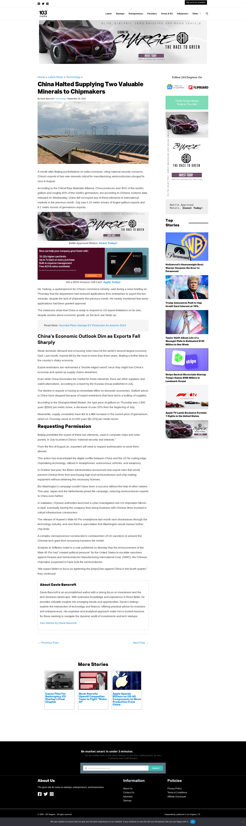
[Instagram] (47, 3)
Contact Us (128, 792)
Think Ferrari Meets (187, 100)
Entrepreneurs (136, 13)
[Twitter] (43, 3)
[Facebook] (39, 3)
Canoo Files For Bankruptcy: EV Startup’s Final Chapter (55, 698)
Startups (120, 13)
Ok (192, 821)
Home (41, 77)
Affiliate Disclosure (176, 796)
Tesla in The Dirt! (187, 104)
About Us (127, 788)
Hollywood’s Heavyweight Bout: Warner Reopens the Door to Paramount (185, 268)
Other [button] (195, 13)
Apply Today (111, 282)
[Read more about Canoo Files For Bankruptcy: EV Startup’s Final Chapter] (59, 680)
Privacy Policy (174, 788)
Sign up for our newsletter (196, 2)
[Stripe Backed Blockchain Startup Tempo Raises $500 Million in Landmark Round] (187, 359)
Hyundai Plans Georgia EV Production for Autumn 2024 (92, 325)
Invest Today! (108, 243)
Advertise (128, 796)
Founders (152, 13)
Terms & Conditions (177, 792)
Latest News (55, 77)
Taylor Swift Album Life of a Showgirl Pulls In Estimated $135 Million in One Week (185, 341)
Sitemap (127, 800)
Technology (73, 77)
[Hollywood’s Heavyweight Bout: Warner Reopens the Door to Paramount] (187, 246)
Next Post (140, 642)
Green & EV (167, 13)
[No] (242, 821)
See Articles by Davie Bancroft (58, 623)
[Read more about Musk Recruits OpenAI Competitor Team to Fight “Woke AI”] (93, 680)
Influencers (182, 13)
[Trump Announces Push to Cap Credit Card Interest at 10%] (187, 287)
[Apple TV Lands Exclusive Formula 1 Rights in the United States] (187, 397)
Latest (108, 13)
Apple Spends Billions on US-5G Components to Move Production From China (127, 699)
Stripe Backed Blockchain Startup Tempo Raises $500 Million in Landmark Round (186, 378)
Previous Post (48, 642)
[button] (199, 14)
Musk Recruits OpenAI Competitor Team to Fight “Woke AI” (93, 698)
